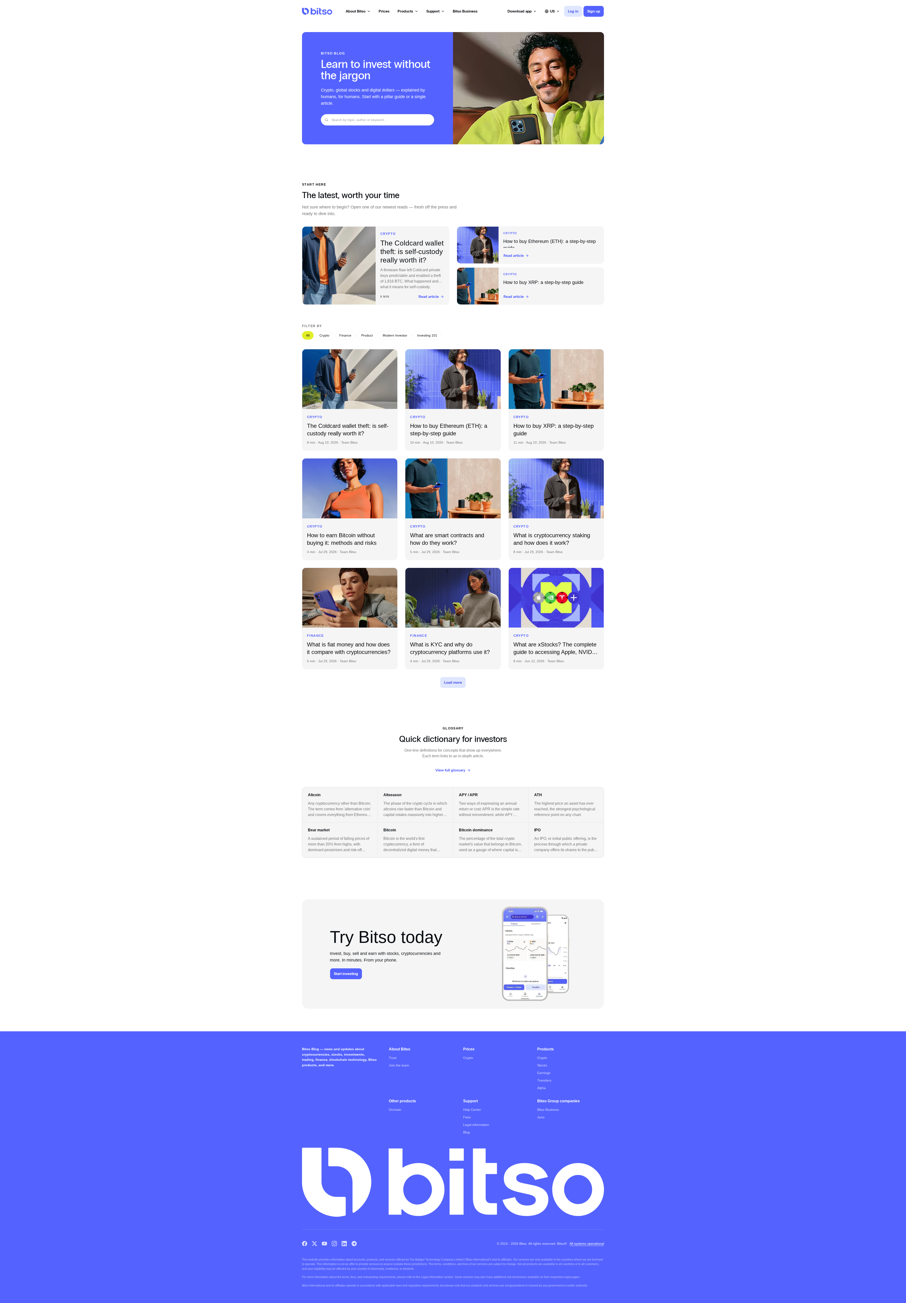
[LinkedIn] (344, 1243)
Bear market (319, 830)
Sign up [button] (593, 11)
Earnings (543, 1073)
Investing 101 (427, 335)
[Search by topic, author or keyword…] (326, 120)
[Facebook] (304, 1243)
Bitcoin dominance (476, 830)
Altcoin (314, 795)
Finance (345, 335)
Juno (541, 1117)
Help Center (472, 1110)
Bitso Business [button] (465, 11)
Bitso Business (548, 1110)
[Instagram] (334, 1243)
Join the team (399, 1065)
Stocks (542, 1065)
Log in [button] (573, 11)
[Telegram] (354, 1243)
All (308, 335)
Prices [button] (384, 11)
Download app (520, 11)
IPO (537, 830)
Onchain (395, 1110)
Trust (392, 1058)
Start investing (346, 973)
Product (367, 335)
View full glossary (450, 770)
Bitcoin (389, 830)
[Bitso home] (317, 11)
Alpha (541, 1088)
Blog (466, 1132)
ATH (538, 795)
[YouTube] (324, 1243)
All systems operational (587, 1243)
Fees (467, 1117)
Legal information (476, 1125)
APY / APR (468, 795)
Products (405, 11)
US (552, 11)
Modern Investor (395, 335)
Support (433, 11)
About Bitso (355, 11)
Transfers (544, 1080)
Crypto (324, 335)
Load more (453, 682)
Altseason (392, 795)
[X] (314, 1243)
